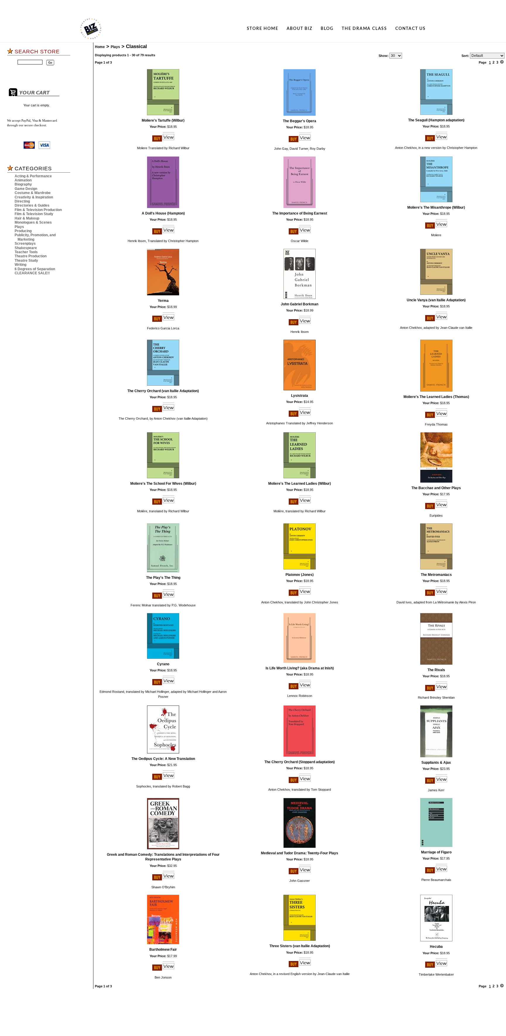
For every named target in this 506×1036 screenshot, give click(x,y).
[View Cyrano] (168, 684)
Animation (23, 180)
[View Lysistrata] (305, 416)
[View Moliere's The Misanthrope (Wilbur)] (441, 227)
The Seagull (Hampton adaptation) (436, 120)
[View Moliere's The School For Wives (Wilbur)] (168, 503)
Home (100, 47)
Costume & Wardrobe (33, 193)
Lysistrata (299, 396)
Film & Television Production (38, 210)
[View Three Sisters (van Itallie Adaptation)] (305, 966)
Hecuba (436, 947)
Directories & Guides (32, 205)
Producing (23, 231)
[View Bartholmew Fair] (168, 969)
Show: (384, 55)
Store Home (262, 29)
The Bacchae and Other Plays (436, 488)
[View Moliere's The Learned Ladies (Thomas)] (441, 417)
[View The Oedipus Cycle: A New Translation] (168, 779)
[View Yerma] (168, 321)
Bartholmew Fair (163, 949)
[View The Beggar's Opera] (305, 141)
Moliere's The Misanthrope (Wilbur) (436, 207)
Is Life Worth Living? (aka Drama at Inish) (300, 668)
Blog (327, 29)
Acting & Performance (33, 176)
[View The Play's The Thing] (168, 598)
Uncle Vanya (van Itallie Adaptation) (436, 300)
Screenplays (25, 243)
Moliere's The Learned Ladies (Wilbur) (299, 484)
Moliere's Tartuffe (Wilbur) (163, 120)
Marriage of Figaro (436, 852)
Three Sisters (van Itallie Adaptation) (299, 946)
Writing (20, 265)
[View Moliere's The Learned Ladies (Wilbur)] (305, 503)
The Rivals (436, 670)
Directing (22, 201)
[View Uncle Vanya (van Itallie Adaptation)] (441, 320)
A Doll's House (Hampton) (163, 213)
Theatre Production (31, 256)
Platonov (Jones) (300, 575)
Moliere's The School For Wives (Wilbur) (163, 484)
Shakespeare (26, 248)
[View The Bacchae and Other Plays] (441, 508)
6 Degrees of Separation (35, 269)
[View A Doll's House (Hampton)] (168, 233)
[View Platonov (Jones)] (305, 595)
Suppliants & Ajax (436, 763)
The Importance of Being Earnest (299, 213)
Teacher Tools (26, 252)
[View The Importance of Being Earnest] (305, 233)
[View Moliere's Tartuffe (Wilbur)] (168, 140)
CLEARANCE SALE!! (32, 273)
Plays (19, 227)
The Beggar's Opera (299, 121)
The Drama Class (364, 29)
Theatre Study (26, 260)
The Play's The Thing (163, 578)
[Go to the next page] (502, 62)
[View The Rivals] (441, 690)
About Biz (299, 29)
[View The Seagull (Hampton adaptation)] (441, 140)
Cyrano (163, 664)
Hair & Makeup (27, 218)
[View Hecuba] (441, 966)
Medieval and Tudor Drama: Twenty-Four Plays (299, 853)
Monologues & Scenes (33, 222)
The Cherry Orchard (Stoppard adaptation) (299, 762)
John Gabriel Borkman (299, 304)
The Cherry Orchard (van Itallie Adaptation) (163, 391)
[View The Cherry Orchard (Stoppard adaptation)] (305, 782)
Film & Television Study (34, 214)
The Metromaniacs (436, 575)
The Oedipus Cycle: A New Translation (163, 759)
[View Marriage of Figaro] (441, 872)
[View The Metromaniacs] (441, 595)
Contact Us (410, 29)
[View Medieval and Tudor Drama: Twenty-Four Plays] (305, 873)
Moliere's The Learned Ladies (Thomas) (436, 397)
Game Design (26, 189)
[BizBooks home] (90, 28)
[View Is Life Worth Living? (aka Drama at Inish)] (305, 688)
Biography (23, 184)
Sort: (465, 55)
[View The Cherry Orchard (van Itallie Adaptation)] (168, 411)
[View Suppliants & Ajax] (441, 782)
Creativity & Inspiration (34, 197)
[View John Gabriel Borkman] (305, 324)
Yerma (163, 301)
